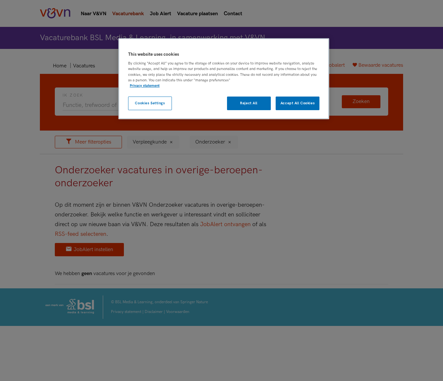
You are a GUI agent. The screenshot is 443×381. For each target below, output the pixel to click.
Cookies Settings (150, 103)
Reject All (248, 103)
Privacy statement (145, 85)
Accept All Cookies (298, 103)
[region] (223, 79)
